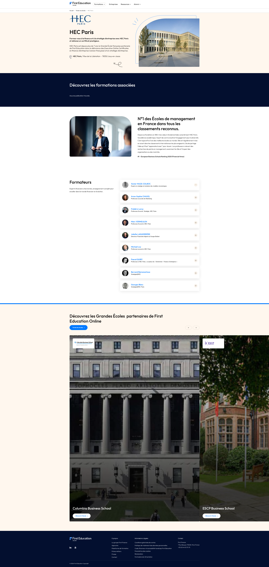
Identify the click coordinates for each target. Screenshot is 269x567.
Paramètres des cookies (143, 551)
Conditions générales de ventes (145, 542)
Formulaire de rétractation (143, 557)
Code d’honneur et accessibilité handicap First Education (153, 548)
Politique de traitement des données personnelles (151, 545)
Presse (114, 554)
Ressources (125, 4)
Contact (114, 557)
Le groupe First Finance (119, 542)
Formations (98, 4)
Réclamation (139, 554)
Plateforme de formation (120, 548)
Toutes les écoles (77, 327)
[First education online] (80, 4)
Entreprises (113, 4)
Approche (115, 545)
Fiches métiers (116, 551)
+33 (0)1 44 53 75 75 (184, 547)
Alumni (136, 4)
